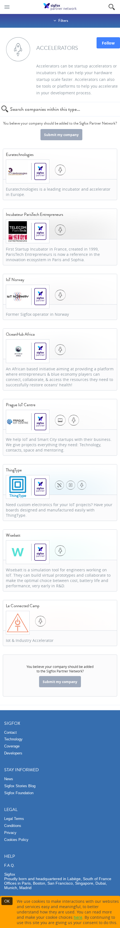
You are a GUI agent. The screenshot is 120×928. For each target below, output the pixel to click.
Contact (10, 732)
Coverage (12, 746)
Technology (13, 739)
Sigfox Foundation (18, 793)
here (78, 917)
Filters (62, 21)
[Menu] (7, 7)
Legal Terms (14, 819)
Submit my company (61, 134)
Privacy (10, 833)
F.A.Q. (9, 865)
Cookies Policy (16, 840)
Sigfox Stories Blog (19, 786)
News (8, 779)
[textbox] (57, 109)
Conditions (12, 826)
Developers (13, 753)
